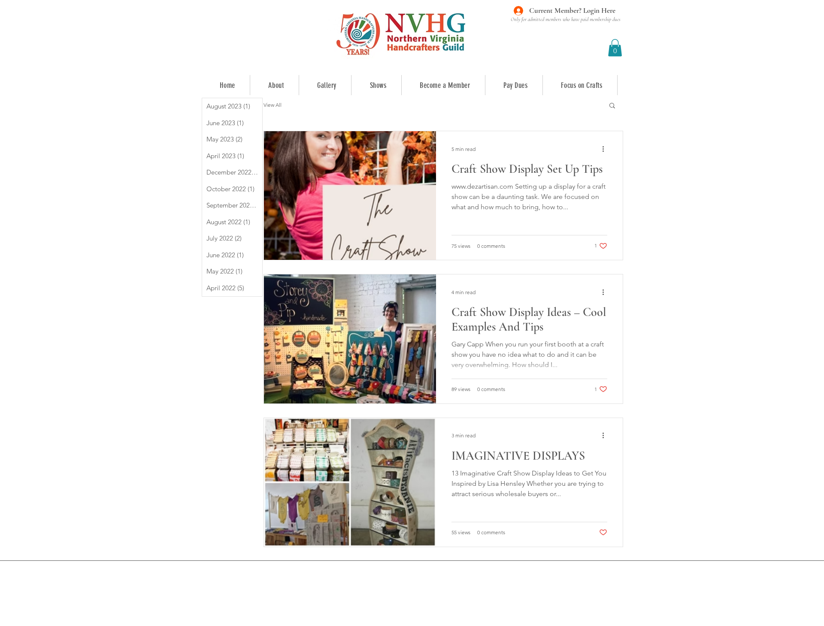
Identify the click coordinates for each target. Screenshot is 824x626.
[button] (615, 48)
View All (273, 105)
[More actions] (606, 149)
